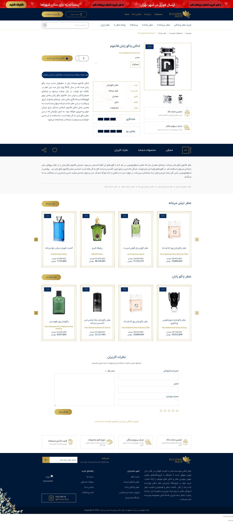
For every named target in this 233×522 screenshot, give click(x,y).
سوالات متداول (87, 481)
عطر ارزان (105, 25)
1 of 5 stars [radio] (177, 410)
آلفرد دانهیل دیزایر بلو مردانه (59, 248)
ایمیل (176, 383)
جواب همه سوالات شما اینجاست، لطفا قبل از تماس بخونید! (65, 75)
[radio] (135, 65)
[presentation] (36, 239)
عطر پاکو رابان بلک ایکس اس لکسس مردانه (97, 321)
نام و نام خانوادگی (170, 370)
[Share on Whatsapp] (51, 157)
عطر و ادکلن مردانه (131, 481)
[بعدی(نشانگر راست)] (229, 520)
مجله (127, 14)
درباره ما (147, 14)
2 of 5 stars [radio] (173, 410)
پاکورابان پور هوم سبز (59, 321)
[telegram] (45, 157)
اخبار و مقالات (88, 492)
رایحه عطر (121, 25)
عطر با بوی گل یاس (165, 186)
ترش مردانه (50, 203)
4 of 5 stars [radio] (165, 410)
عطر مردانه (164, 25)
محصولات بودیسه (176, 33)
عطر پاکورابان (112, 85)
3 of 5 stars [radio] (169, 410)
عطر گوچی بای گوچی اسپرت (135, 248)
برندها (135, 25)
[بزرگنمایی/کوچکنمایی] (232, 516)
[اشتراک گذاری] (227, 516)
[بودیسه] (180, 14)
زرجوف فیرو (97, 248)
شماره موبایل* (172, 396)
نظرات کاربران (121, 150)
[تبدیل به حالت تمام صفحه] (229, 516)
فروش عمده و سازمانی (129, 492)
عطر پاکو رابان (51, 277)
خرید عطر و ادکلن (182, 25)
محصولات (158, 14)
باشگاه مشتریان (132, 497)
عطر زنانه (148, 25)
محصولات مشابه (147, 150)
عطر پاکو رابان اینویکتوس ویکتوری (174, 321)
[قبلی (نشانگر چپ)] (232, 520)
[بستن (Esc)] (224, 516)
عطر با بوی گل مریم (183, 186)
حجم (137, 57)
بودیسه (188, 33)
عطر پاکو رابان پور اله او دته (174, 248)
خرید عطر (135, 476)
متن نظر (110, 370)
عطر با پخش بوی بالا (146, 186)
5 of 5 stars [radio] (161, 410)
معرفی (169, 150)
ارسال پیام (63, 411)
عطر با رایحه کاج (111, 186)
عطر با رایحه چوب (128, 186)
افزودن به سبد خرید (55, 58)
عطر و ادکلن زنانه (132, 487)
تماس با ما (136, 14)
